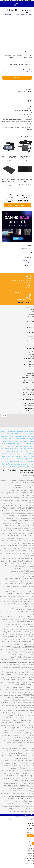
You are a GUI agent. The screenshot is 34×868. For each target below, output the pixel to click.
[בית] (31, 14)
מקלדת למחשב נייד (27, 265)
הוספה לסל (17, 77)
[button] (17, 449)
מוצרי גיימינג (29, 267)
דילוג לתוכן (31, 841)
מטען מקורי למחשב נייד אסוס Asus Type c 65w (25, 157)
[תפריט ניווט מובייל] (31, 4)
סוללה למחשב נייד (27, 260)
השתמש (30, 835)
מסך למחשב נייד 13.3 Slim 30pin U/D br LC (15, 14)
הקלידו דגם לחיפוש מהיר (26, 245)
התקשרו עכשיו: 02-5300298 (24, 302)
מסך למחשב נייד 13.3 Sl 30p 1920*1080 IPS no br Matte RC (9, 181)
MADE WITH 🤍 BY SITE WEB (25, 815)
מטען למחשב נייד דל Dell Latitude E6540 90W (9, 157)
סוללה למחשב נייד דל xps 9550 (25, 180)
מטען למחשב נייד (28, 262)
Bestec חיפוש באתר (22, 91)
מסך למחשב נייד (28, 263)
